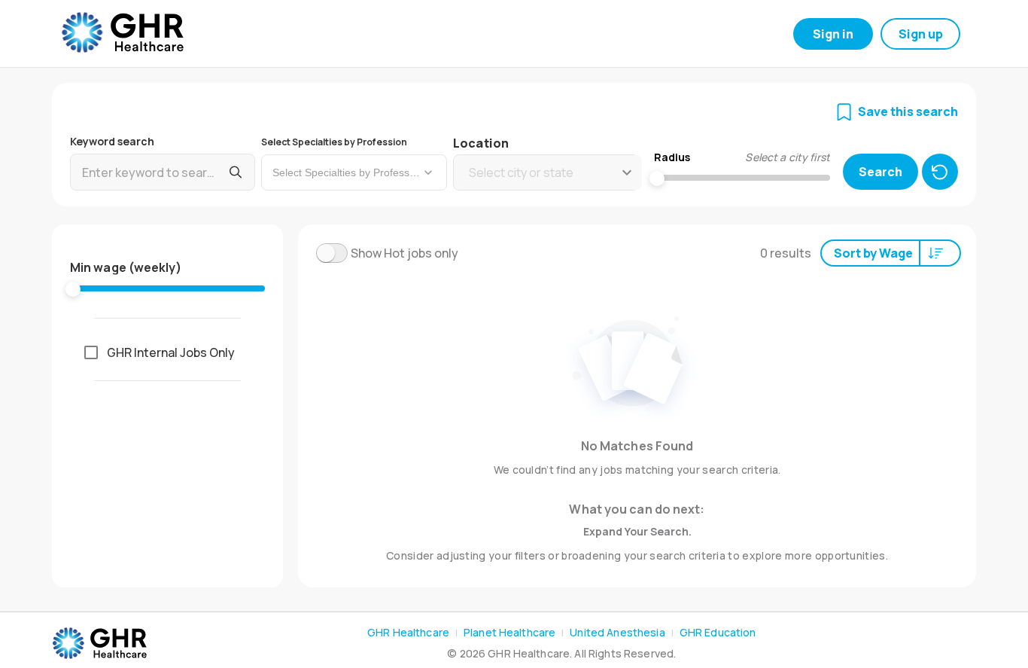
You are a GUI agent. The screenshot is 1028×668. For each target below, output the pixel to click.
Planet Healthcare (509, 632)
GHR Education (718, 632)
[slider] (73, 289)
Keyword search (112, 141)
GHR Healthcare (408, 632)
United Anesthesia (617, 632)
